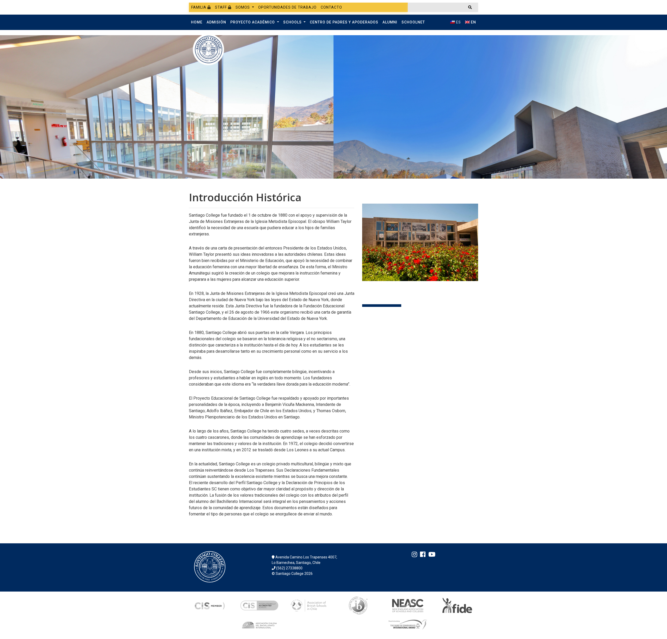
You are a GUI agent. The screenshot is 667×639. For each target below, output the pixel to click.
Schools (293, 22)
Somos (243, 7)
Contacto (331, 7)
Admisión (216, 22)
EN (473, 22)
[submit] (470, 7)
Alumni (389, 22)
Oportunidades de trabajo (287, 7)
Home (196, 22)
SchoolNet (413, 22)
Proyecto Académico (253, 22)
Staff (221, 7)
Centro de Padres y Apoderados (344, 22)
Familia (199, 7)
